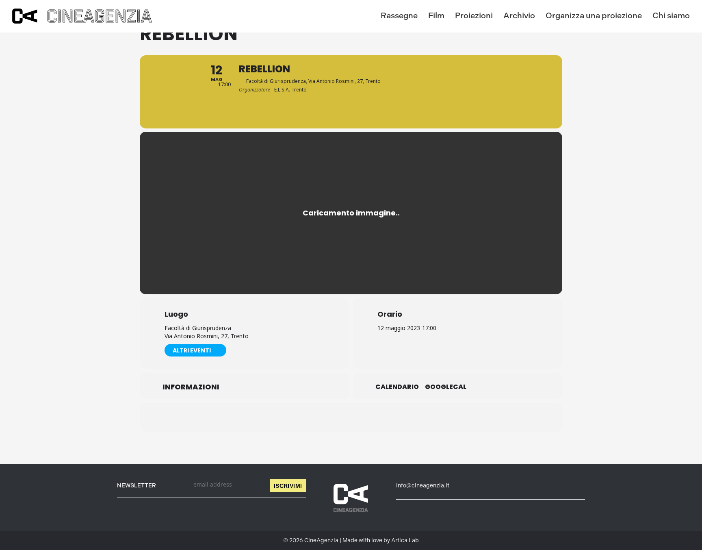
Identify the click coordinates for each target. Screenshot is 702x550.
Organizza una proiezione (594, 15)
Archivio (519, 15)
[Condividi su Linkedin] (331, 417)
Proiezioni (474, 15)
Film (436, 15)
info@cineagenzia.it (422, 485)
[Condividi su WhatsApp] (351, 417)
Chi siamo (671, 15)
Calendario (397, 387)
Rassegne (399, 15)
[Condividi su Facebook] (310, 417)
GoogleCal (445, 387)
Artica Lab (405, 540)
